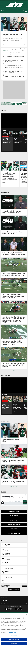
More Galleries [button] (14, 485)
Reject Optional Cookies (14, 639)
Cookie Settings (14, 635)
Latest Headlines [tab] (5, 49)
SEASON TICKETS (14, 514)
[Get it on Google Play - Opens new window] (18, 608)
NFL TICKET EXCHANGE (14, 531)
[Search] (23, 11)
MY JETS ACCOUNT (14, 510)
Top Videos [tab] (14, 49)
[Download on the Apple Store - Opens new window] (8, 607)
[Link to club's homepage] (3, 10)
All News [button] (14, 188)
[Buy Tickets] (14, 103)
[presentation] (3, 45)
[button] (12, 45)
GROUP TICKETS (14, 518)
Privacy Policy (12, 632)
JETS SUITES (14, 527)
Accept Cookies (14, 643)
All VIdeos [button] (14, 370)
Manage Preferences (14, 587)
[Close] (26, 614)
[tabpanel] (14, 65)
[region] (14, 629)
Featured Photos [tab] (22, 49)
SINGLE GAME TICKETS (14, 523)
